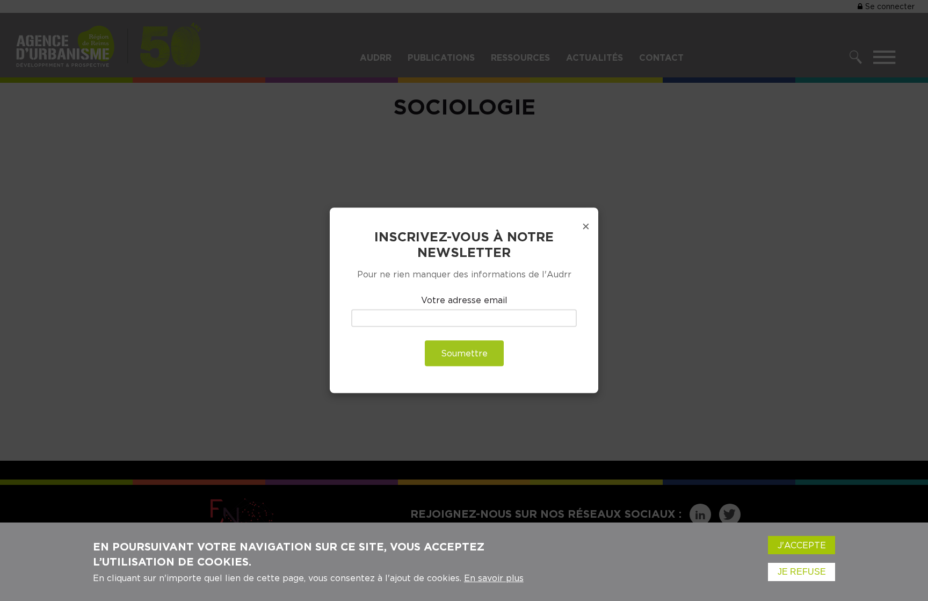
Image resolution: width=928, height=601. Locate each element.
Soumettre (464, 354)
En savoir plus (494, 578)
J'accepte (802, 545)
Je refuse (802, 571)
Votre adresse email (464, 300)
